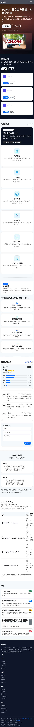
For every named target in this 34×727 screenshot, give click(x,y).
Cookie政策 (4, 710)
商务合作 (3, 698)
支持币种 (3, 668)
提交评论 (27, 443)
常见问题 (3, 663)
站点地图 (18, 720)
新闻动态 (3, 689)
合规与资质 (3, 696)
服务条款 (3, 706)
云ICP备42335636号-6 (26, 718)
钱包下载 (3, 666)
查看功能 (16, 26)
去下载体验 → (29, 362)
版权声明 (3, 712)
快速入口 (3, 661)
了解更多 (12, 83)
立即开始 (6, 26)
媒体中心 (3, 694)
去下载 (30, 124)
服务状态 (3, 677)
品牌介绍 (3, 691)
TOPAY (3, 2)
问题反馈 (3, 680)
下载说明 (3, 675)
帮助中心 (3, 682)
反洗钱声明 (3, 708)
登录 (12, 69)
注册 (5, 69)
